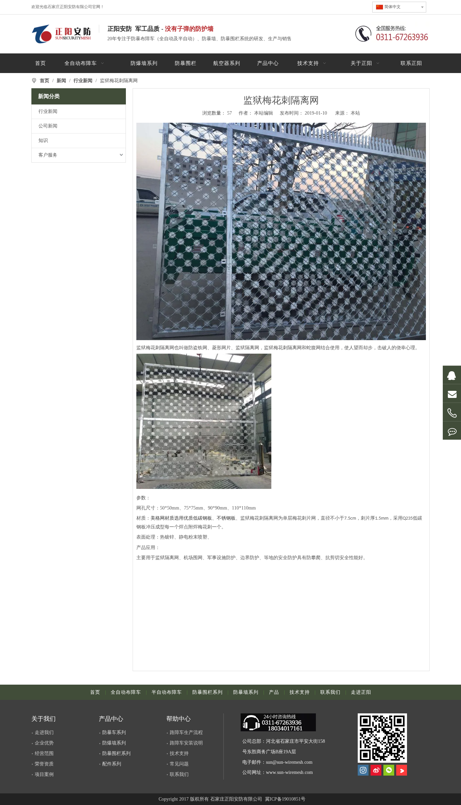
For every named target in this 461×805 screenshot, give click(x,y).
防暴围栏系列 (207, 692)
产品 (274, 692)
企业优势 (44, 742)
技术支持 (300, 692)
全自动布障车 (126, 692)
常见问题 (179, 763)
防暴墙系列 (246, 692)
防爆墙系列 (114, 742)
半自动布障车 (167, 692)
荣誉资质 (44, 763)
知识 (43, 140)
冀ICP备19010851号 (284, 799)
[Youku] (401, 770)
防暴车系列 (114, 732)
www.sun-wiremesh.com (289, 772)
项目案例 (44, 774)
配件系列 (111, 763)
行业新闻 (47, 111)
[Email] (452, 393)
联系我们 (330, 692)
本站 (355, 113)
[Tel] (452, 413)
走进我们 (44, 732)
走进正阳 (361, 692)
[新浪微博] (376, 770)
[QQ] (452, 375)
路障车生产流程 (186, 732)
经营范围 (44, 753)
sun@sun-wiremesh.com (289, 762)
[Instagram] (363, 770)
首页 (95, 692)
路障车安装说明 (186, 742)
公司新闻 (47, 125)
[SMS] (452, 430)
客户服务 (47, 155)
